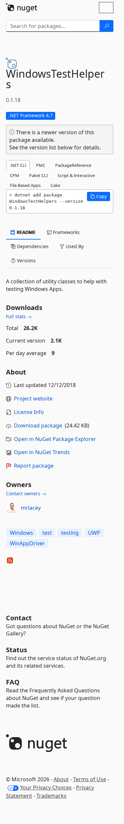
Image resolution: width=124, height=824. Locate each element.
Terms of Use (89, 779)
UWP (94, 532)
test (47, 532)
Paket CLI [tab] (38, 175)
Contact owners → (26, 493)
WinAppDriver (27, 543)
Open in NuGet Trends (42, 452)
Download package (38, 425)
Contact (19, 617)
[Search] (106, 26)
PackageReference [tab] (73, 165)
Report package (34, 465)
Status (16, 649)
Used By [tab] (74, 246)
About (61, 779)
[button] (98, 196)
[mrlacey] (12, 508)
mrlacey (31, 507)
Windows (21, 532)
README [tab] (26, 232)
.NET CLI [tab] (18, 165)
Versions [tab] (26, 260)
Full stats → (19, 316)
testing (70, 532)
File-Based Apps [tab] (25, 185)
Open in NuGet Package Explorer (55, 439)
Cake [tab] (55, 185)
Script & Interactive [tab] (76, 175)
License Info (29, 412)
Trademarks (51, 795)
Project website (33, 398)
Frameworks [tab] (66, 232)
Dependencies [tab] (32, 246)
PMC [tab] (40, 165)
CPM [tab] (14, 175)
